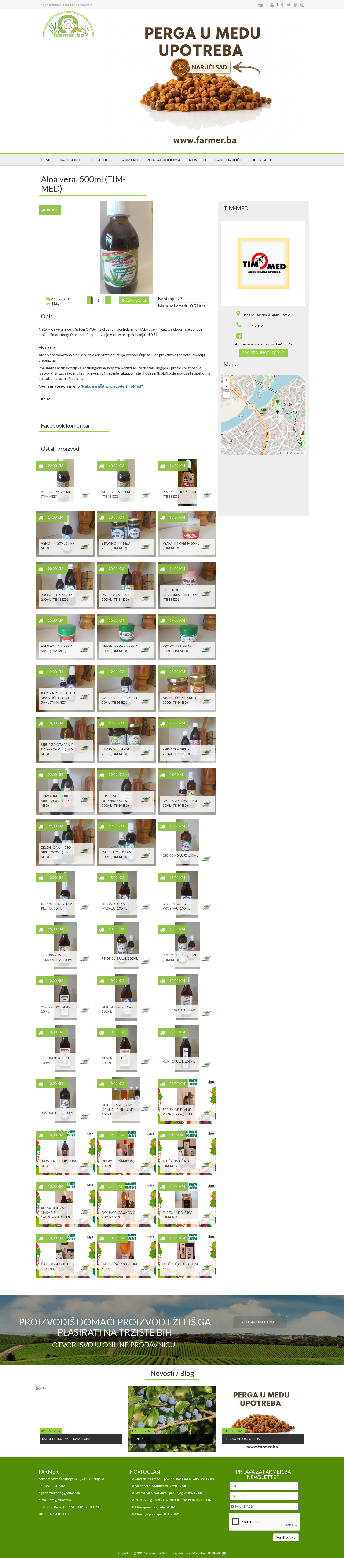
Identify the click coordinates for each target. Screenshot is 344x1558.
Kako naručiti (230, 159)
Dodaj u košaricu (134, 300)
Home (45, 159)
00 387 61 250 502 (78, 5)
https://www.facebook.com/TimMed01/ (263, 344)
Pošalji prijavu (286, 1537)
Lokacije (99, 159)
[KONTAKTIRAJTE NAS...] (260, 1310)
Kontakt (262, 159)
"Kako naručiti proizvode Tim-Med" (112, 386)
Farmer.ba (298, 453)
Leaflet (284, 453)
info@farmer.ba (50, 5)
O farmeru (127, 159)
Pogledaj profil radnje (263, 353)
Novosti (197, 159)
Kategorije (71, 159)
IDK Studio (213, 1553)
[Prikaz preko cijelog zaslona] (226, 395)
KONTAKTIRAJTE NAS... (259, 1322)
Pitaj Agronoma (163, 159)
